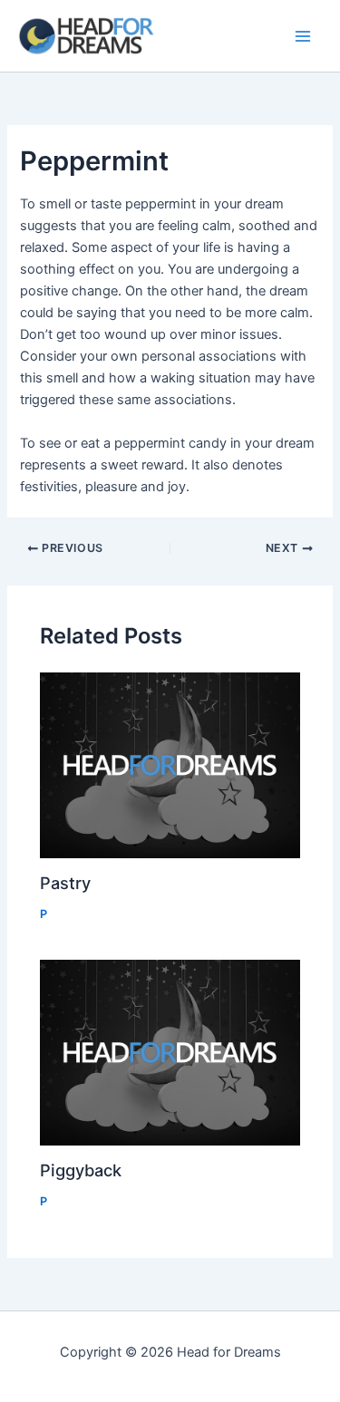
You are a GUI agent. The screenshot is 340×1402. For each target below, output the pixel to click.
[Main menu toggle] (303, 36)
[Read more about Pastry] (169, 764)
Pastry (65, 883)
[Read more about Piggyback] (169, 1052)
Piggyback (80, 1170)
